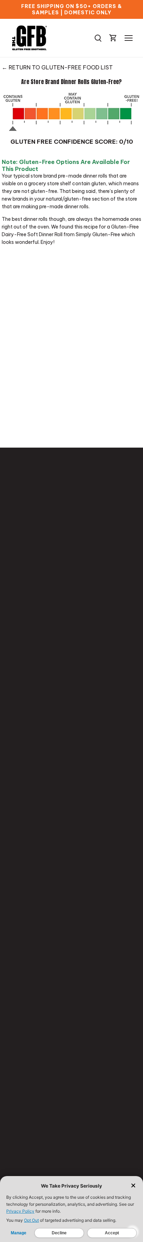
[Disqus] (71, 345)
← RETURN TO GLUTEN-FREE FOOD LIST (57, 67)
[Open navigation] (129, 38)
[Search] (98, 37)
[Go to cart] (113, 37)
